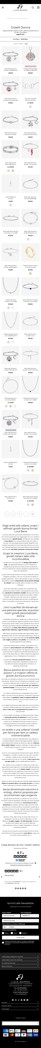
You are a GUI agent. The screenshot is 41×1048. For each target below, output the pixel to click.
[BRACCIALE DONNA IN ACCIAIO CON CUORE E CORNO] (30, 419)
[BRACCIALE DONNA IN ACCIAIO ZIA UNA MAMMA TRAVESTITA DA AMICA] (10, 419)
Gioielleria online (11, 18)
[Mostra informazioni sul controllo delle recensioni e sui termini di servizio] (35, 863)
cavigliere (33, 597)
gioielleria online (7, 635)
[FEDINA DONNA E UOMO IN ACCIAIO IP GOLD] (30, 252)
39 (32, 514)
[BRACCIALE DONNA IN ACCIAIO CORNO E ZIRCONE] (30, 355)
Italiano (19, 1023)
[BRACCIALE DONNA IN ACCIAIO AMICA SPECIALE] (10, 85)
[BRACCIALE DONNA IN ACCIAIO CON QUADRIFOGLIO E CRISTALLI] (10, 483)
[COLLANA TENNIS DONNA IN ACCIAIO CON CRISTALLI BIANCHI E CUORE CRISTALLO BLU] (30, 385)
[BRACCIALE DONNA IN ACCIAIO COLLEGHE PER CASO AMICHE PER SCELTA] (10, 55)
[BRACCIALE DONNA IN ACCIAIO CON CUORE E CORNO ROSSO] (30, 149)
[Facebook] (13, 1000)
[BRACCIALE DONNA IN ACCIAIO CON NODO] (10, 119)
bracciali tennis (33, 593)
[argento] (30, 106)
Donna (18, 18)
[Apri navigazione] (2, 7)
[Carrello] (38, 7)
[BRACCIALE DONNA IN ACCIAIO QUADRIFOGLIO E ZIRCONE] (10, 252)
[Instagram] (16, 1000)
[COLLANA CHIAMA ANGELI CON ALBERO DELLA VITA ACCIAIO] (30, 55)
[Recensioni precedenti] (1, 877)
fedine (30, 595)
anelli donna (24, 595)
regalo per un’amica (26, 619)
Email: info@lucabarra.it (20, 992)
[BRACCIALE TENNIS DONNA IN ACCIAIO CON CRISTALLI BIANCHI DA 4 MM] (30, 483)
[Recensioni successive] (39, 877)
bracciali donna (14, 739)
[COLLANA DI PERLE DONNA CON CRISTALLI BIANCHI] (10, 321)
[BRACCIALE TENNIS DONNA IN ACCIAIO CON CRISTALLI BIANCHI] (10, 218)
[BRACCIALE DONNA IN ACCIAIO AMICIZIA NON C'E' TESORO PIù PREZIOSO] (10, 355)
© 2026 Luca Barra (20, 1041)
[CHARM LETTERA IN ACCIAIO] (10, 183)
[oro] (12, 170)
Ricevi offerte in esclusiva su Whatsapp (14, 924)
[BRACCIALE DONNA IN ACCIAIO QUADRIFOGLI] (30, 183)
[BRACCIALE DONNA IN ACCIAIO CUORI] (30, 321)
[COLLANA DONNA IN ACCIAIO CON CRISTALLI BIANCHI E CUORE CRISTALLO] (10, 286)
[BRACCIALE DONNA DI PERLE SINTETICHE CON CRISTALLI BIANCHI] (30, 218)
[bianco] (32, 239)
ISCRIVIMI (20, 937)
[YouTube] (24, 1000)
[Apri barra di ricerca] (33, 7)
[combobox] (5, 927)
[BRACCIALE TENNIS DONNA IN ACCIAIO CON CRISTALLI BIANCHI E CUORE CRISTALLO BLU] (30, 286)
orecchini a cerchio (22, 597)
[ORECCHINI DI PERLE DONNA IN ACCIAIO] (30, 85)
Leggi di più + (20, 34)
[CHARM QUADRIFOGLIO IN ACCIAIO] (10, 449)
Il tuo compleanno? (26, 912)
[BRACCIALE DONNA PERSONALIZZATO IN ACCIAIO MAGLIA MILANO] (10, 149)
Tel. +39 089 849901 (20, 988)
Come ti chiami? (6, 912)
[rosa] (12, 307)
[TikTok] (18, 1000)
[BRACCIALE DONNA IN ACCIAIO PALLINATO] (10, 385)
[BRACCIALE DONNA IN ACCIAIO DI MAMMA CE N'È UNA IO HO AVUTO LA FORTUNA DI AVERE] (30, 119)
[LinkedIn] (27, 1000)
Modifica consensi (20, 1018)
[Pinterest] (21, 1000)
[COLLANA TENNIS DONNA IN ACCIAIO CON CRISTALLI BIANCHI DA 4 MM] (30, 449)
